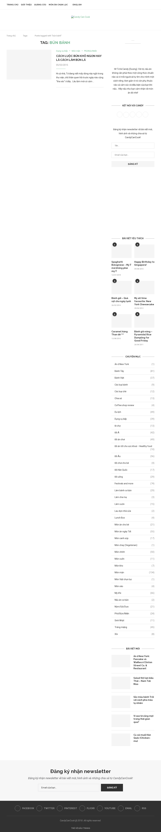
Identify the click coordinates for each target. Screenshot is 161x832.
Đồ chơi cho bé (134, 463)
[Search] (152, 4)
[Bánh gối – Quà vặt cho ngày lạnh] (121, 287)
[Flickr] (80, 23)
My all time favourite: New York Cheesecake (144, 301)
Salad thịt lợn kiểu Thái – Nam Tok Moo (143, 681)
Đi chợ (134, 426)
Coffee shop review (134, 405)
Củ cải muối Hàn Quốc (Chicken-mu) (142, 738)
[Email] (89, 23)
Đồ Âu (134, 456)
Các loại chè (134, 391)
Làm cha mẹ (134, 497)
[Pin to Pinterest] (83, 87)
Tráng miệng (134, 627)
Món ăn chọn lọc (58, 5)
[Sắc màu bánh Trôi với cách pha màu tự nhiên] (120, 702)
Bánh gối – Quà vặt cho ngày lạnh (121, 300)
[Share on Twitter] (80, 87)
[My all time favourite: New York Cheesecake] (144, 287)
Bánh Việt (134, 378)
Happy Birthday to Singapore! (144, 263)
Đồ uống (134, 477)
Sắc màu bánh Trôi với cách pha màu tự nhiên (143, 700)
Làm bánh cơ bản (134, 490)
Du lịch (134, 412)
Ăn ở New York (134, 364)
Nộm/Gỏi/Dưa (134, 606)
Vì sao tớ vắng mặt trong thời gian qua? (143, 719)
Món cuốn (134, 559)
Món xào (134, 586)
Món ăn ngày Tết (134, 531)
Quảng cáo (40, 5)
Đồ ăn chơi (134, 439)
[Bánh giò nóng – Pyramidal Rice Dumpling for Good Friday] (144, 321)
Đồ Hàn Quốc (134, 470)
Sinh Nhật (134, 620)
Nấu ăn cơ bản (134, 600)
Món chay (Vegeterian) (134, 545)
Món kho (134, 565)
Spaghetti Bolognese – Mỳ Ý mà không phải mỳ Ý (121, 266)
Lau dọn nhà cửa (134, 511)
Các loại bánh (134, 384)
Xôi (134, 634)
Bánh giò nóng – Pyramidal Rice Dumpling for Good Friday (143, 336)
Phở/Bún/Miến (134, 613)
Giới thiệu (26, 5)
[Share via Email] (87, 87)
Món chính (134, 552)
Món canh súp (134, 538)
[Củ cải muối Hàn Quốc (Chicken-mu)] (120, 740)
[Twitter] (72, 23)
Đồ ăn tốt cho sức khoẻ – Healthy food (134, 446)
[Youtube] (85, 23)
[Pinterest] (76, 23)
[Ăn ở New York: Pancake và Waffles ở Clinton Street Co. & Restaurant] (120, 661)
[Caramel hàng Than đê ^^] (121, 321)
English (77, 5)
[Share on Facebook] (77, 87)
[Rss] (93, 23)
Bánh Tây (134, 371)
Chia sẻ (134, 398)
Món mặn (134, 572)
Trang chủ (12, 5)
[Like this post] (73, 87)
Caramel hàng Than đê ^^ (119, 333)
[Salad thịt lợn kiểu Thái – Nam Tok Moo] (120, 683)
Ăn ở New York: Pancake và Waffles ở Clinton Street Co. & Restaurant (142, 662)
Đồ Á (134, 432)
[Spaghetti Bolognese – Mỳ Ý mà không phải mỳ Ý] (121, 251)
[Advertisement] (132, 196)
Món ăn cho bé (134, 524)
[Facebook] (68, 23)
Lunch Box (134, 517)
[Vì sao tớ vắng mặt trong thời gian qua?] (120, 721)
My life (134, 593)
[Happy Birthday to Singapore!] (144, 251)
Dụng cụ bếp (134, 419)
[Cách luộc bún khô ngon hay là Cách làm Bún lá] (29, 65)
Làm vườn (134, 504)
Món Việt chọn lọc (134, 579)
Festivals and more (134, 483)
